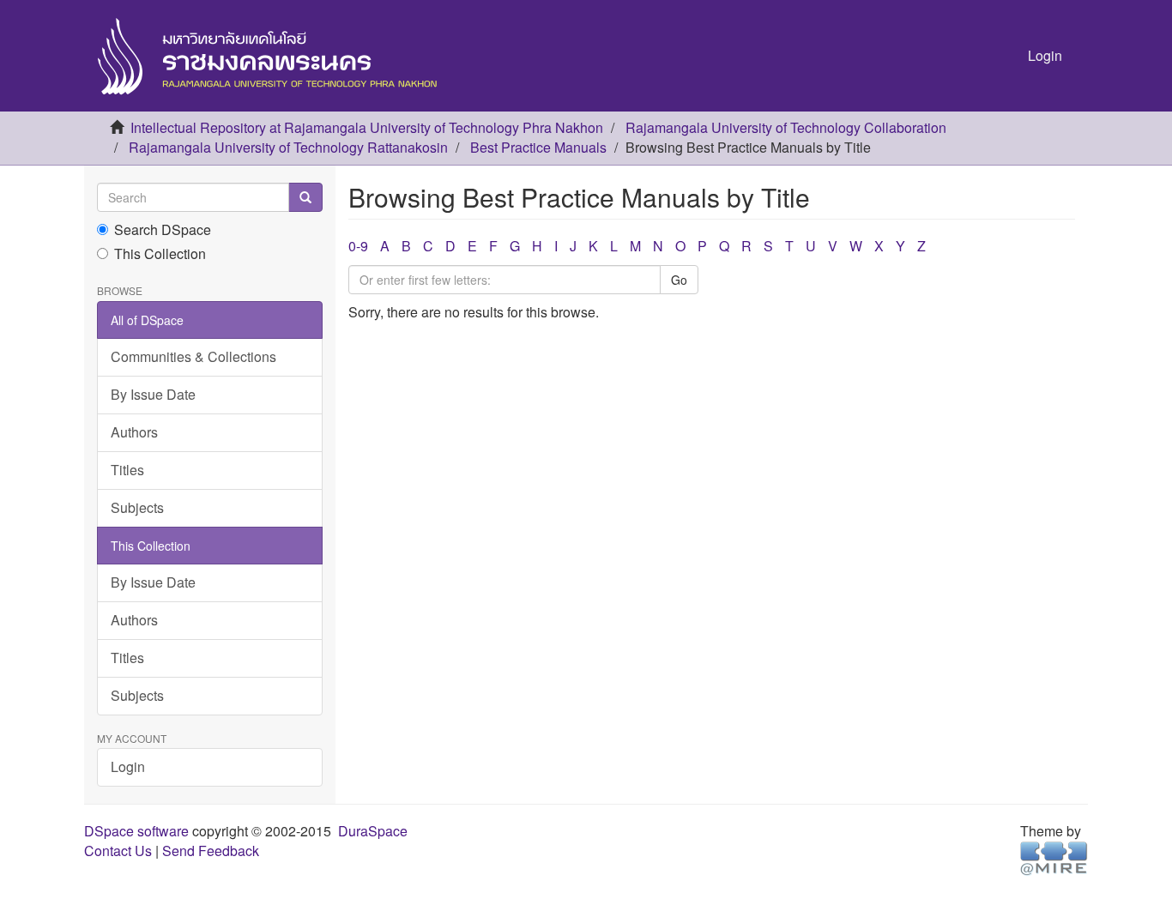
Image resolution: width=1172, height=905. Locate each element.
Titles (127, 470)
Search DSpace (162, 229)
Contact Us (118, 850)
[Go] (305, 197)
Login (128, 766)
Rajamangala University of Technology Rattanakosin (288, 147)
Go (679, 279)
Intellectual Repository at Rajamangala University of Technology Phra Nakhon (366, 127)
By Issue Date (153, 394)
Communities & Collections (193, 356)
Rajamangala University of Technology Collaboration (785, 127)
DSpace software (136, 831)
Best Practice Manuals (538, 147)
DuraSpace (373, 831)
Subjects (137, 507)
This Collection (160, 253)
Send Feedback (210, 850)
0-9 (358, 246)
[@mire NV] (1054, 856)
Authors (134, 432)
